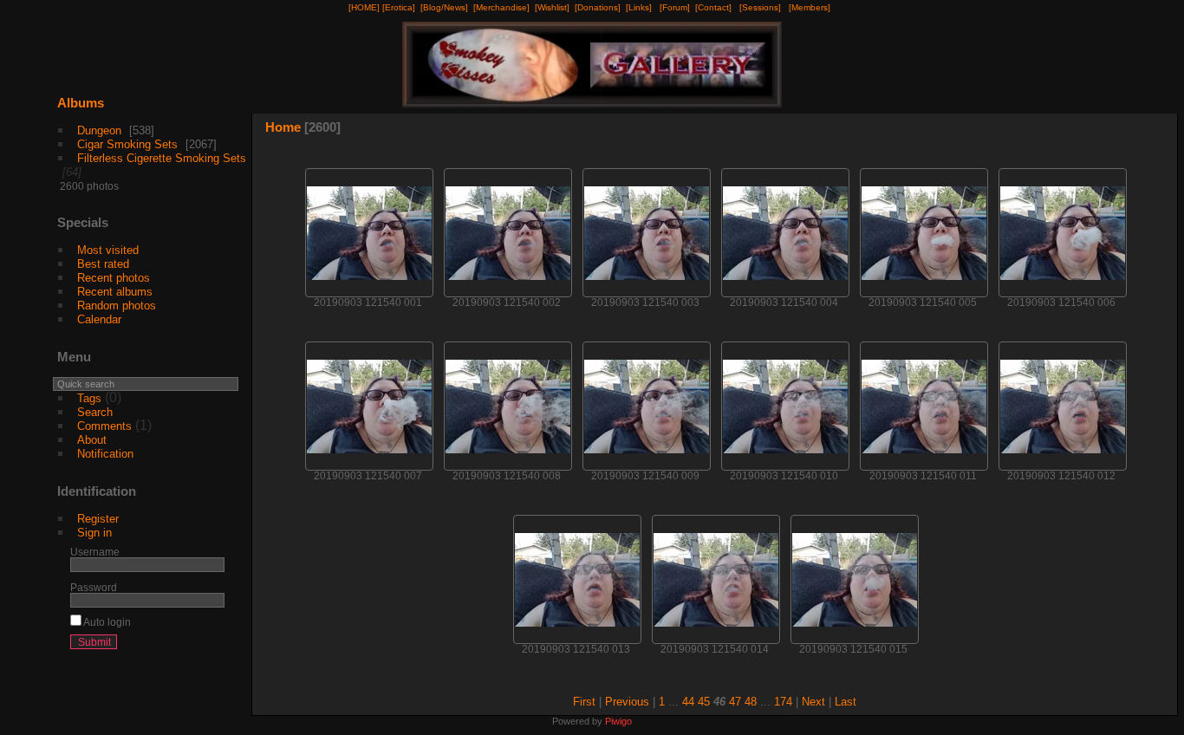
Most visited (108, 250)
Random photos (116, 305)
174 (783, 701)
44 (688, 701)
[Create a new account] (185, 645)
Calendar (99, 319)
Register (98, 518)
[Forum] (675, 7)
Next (813, 701)
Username (95, 551)
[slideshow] (1059, 131)
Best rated (103, 263)
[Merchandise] (501, 7)
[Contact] (713, 7)
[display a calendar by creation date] (1137, 131)
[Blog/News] (444, 7)
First (584, 701)
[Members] (809, 7)
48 (751, 701)
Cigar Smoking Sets (127, 144)
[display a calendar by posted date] (1111, 131)
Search (95, 412)
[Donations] (598, 7)
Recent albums (115, 291)
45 (704, 701)
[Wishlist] (552, 7)
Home (283, 127)
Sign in (94, 532)
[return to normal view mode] (1085, 131)
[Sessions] (760, 7)
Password (93, 587)
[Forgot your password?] (208, 645)
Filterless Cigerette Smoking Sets (161, 158)
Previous (627, 701)
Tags (89, 398)
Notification (105, 453)
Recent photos (113, 277)
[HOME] (364, 7)
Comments (104, 426)
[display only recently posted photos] (228, 117)
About (92, 439)
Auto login (106, 622)
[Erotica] (398, 7)
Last (845, 701)
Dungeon (99, 130)
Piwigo (618, 721)
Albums (80, 102)
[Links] (639, 7)
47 (735, 701)
